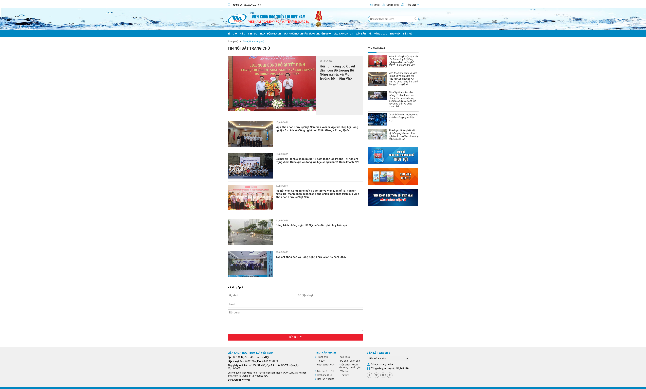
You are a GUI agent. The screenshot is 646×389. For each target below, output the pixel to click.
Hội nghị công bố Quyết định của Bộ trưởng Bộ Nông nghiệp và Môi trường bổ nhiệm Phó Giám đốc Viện (337, 74)
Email (377, 4)
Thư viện (395, 33)
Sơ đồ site (392, 4)
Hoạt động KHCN (270, 33)
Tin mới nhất (376, 48)
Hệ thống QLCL (377, 33)
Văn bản (361, 33)
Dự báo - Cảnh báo (350, 360)
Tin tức (252, 33)
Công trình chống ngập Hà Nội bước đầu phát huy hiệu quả (312, 225)
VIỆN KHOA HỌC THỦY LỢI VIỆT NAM (250, 352)
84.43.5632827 (270, 361)
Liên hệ (407, 33)
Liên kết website (325, 379)
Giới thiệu (239, 33)
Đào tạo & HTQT (343, 33)
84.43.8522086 (248, 361)
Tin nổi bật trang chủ (253, 41)
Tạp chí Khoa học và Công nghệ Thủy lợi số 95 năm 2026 (311, 257)
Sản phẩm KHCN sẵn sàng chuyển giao (307, 33)
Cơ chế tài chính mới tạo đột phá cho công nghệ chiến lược (403, 117)
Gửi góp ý (295, 337)
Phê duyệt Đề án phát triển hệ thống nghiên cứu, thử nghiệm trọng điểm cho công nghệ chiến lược (404, 134)
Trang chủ (233, 41)
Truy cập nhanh (325, 352)
